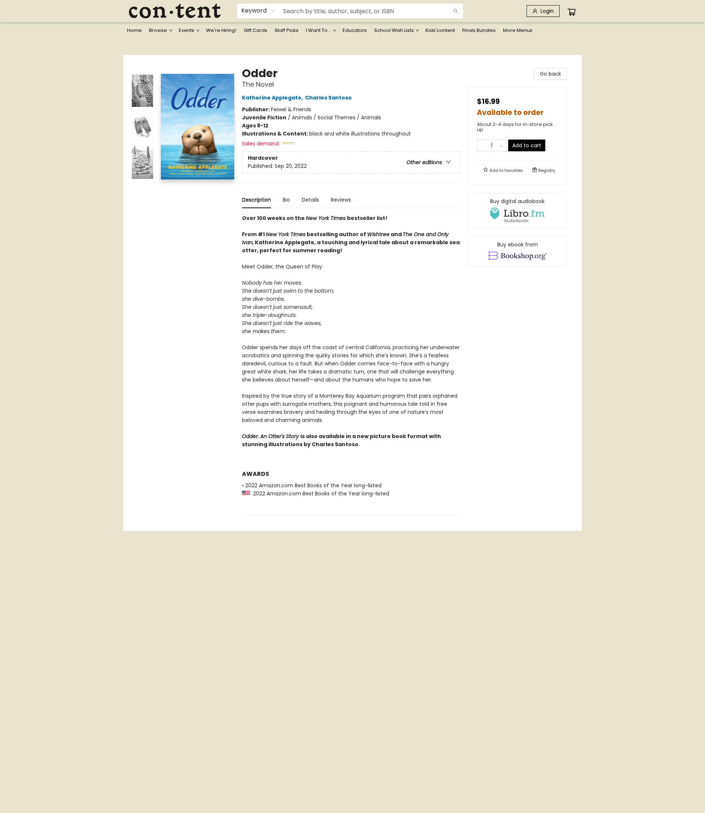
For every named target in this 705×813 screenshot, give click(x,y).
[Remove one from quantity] (482, 145)
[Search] (455, 11)
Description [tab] (256, 199)
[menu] (352, 30)
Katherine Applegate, (273, 97)
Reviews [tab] (341, 199)
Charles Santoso (328, 97)
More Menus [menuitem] (517, 30)
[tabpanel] (351, 364)
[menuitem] (134, 30)
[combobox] (258, 11)
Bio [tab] (286, 199)
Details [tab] (310, 199)
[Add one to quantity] (501, 145)
